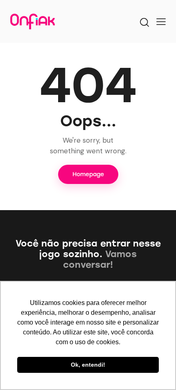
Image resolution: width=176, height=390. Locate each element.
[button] (161, 22)
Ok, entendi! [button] (88, 364)
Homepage (88, 174)
